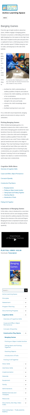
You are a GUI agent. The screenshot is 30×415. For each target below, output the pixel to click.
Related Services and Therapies (9, 393)
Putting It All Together (7, 202)
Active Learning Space (13, 13)
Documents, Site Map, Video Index (11, 403)
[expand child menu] (26, 298)
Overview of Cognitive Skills (9, 169)
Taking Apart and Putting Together (14, 192)
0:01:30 (11, 250)
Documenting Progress (10, 311)
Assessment (6, 302)
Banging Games (9, 188)
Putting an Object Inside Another (13, 190)
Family (4, 384)
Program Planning (8, 306)
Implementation (7, 372)
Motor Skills (6, 364)
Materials (5, 376)
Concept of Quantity (6, 178)
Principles (5, 298)
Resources (5, 398)
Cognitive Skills (7, 315)
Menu (5, 17)
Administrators (7, 388)
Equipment (6, 380)
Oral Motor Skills (7, 368)
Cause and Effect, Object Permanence (12, 173)
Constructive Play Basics (8, 183)
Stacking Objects (9, 195)
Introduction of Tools (10, 197)
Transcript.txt (12, 253)
